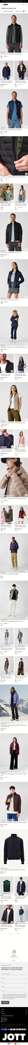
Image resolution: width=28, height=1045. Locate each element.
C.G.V (2, 1025)
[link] (10, 934)
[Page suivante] (26, 933)
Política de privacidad (11, 1024)
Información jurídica (20, 1024)
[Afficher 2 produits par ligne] (24, 11)
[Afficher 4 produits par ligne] (26, 11)
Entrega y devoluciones (8, 1025)
